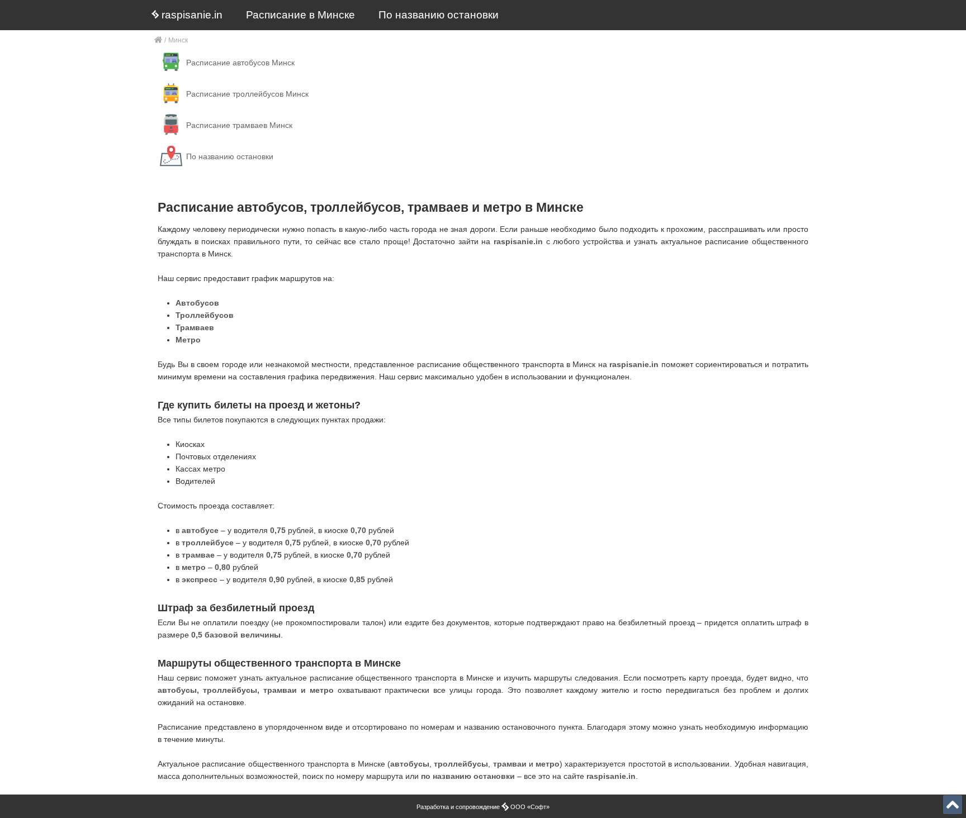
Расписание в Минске (300, 15)
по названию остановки (468, 776)
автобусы (409, 763)
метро (548, 763)
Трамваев (195, 327)
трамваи (510, 763)
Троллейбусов (205, 315)
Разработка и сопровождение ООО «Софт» (483, 806)
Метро (188, 339)
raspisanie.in (190, 15)
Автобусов (197, 302)
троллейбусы (461, 763)
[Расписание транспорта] (158, 40)
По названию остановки (438, 15)
